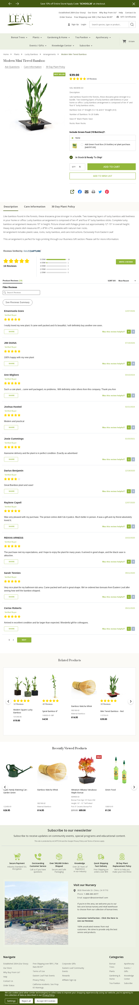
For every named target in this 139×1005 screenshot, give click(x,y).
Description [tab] (11, 206)
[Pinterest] (107, 192)
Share (11, 332)
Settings (11, 1000)
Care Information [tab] (34, 206)
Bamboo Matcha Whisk (81, 706)
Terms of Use (39, 971)
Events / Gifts (37, 45)
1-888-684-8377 (91, 894)
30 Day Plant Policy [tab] (63, 206)
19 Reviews (92, 79)
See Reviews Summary (18, 302)
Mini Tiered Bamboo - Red (112, 711)
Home (6, 54)
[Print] (93, 192)
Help (121, 12)
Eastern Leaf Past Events (44, 975)
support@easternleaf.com (95, 897)
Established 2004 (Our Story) (72, 12)
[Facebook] (80, 192)
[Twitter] (100, 192)
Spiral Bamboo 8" (50, 711)
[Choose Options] (21, 726)
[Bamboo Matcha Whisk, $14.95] (84, 686)
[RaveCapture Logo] (31, 251)
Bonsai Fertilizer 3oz (114, 789)
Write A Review (126, 262)
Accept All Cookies (46, 1000)
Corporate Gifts (69, 963)
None (77, 138)
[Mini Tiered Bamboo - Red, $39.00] (113, 686)
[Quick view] (27, 726)
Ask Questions (12, 66)
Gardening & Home (57, 37)
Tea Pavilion (81, 37)
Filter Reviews (10, 287)
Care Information (33, 66)
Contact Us (130, 12)
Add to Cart (111, 166)
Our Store (92, 12)
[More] (26, 37)
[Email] (87, 192)
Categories (116, 957)
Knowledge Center (62, 45)
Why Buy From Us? (108, 12)
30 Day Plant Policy (55, 66)
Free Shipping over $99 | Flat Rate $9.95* (93, 17)
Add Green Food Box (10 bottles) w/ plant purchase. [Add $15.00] (107, 146)
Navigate (9, 957)
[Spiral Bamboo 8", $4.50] (55, 686)
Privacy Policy (79, 841)
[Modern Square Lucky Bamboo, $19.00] (26, 686)
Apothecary (102, 37)
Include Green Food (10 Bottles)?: (87, 132)
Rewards (66, 975)
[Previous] (10, 3)
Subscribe (85, 45)
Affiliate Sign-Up (69, 980)
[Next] (17, 3)
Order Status (66, 17)
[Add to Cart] (50, 725)
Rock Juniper (42, 789)
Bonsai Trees (18, 37)
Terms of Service (94, 841)
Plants (36, 37)
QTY (73, 167)
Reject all (26, 1000)
